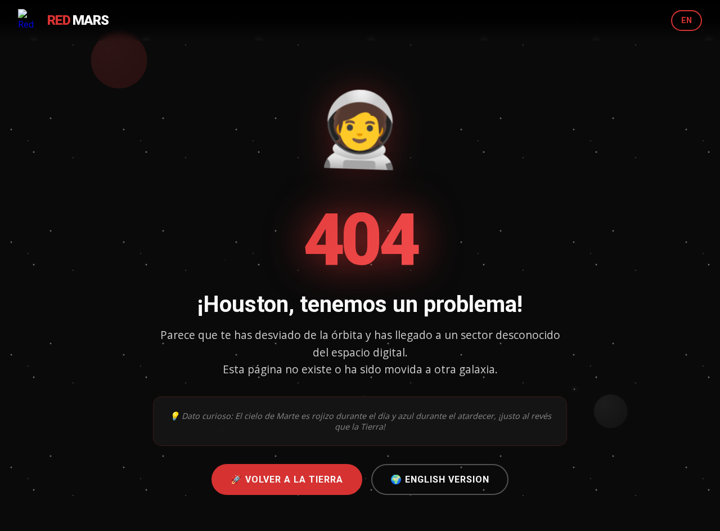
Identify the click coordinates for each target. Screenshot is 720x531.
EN (686, 20)
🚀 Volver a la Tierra (287, 479)
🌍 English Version (439, 479)
